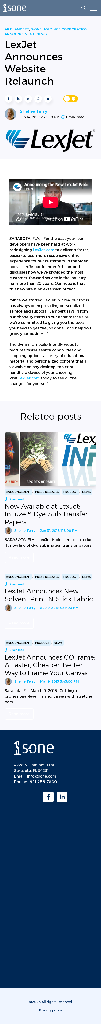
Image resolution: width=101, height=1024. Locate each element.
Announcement (20, 34)
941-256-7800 (43, 782)
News (41, 34)
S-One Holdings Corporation (59, 29)
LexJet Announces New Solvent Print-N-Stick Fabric (49, 595)
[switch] (70, 98)
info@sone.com (41, 776)
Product (70, 492)
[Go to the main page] (14, 8)
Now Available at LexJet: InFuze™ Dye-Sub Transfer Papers (46, 514)
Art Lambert (17, 29)
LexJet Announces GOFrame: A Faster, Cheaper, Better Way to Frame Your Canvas (50, 665)
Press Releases (47, 492)
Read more (19, 557)
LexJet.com (43, 250)
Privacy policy (50, 1010)
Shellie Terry (33, 111)
